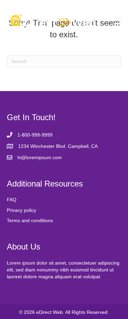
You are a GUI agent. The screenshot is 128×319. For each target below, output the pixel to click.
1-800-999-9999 (35, 135)
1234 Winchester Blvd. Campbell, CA (58, 146)
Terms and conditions (30, 220)
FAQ (11, 199)
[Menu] (117, 20)
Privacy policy (21, 210)
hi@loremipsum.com (39, 157)
